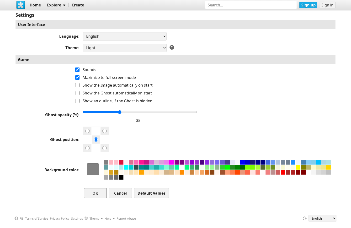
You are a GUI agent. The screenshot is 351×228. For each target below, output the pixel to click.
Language (68, 36)
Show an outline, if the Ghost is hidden (117, 101)
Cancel (120, 193)
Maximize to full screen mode (109, 77)
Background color (61, 169)
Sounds (89, 69)
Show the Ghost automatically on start (117, 93)
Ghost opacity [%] (61, 114)
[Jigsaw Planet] (21, 5)
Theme (71, 47)
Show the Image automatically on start (118, 85)
